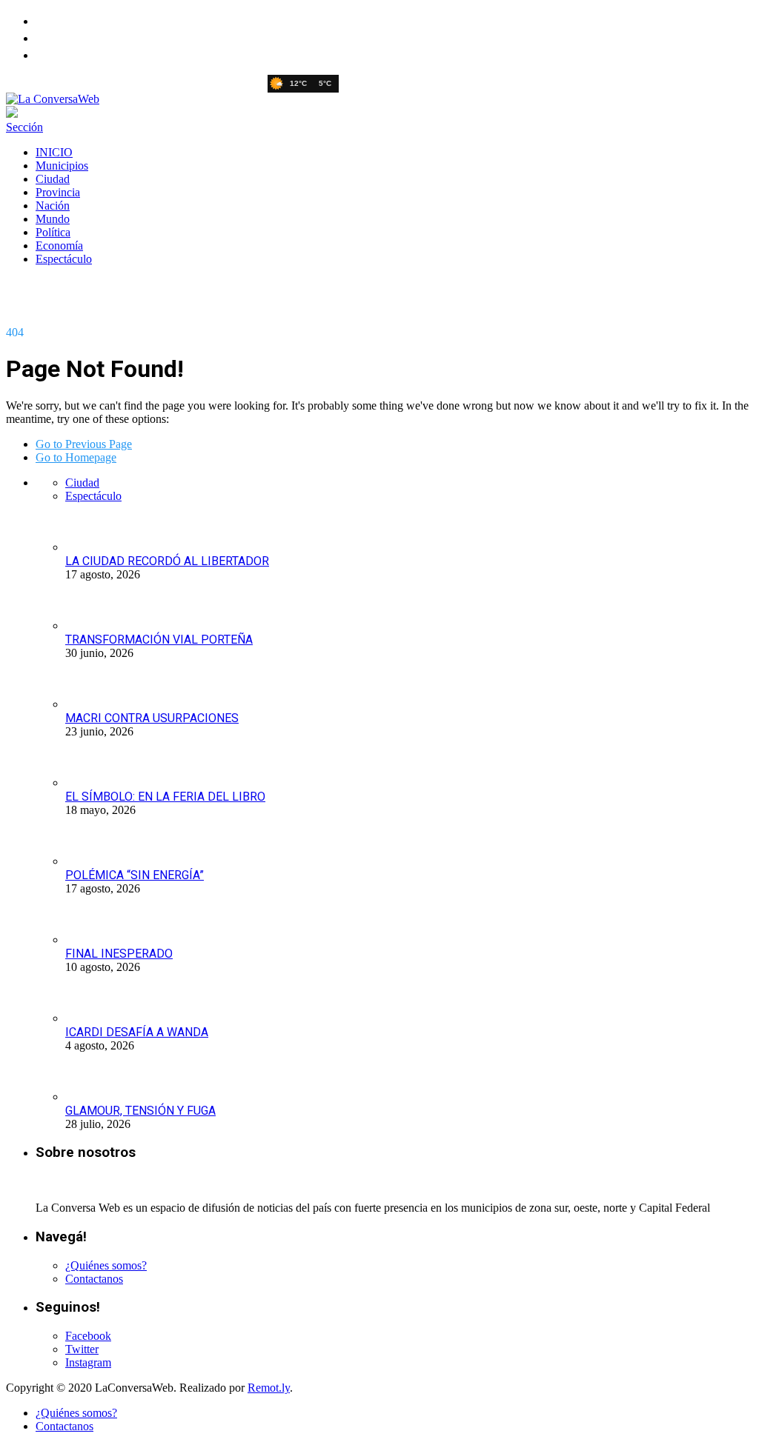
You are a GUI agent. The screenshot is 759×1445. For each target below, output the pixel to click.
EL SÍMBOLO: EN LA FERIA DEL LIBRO (165, 797)
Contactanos (94, 1278)
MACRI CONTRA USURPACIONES (152, 718)
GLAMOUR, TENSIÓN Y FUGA (140, 1111)
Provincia (58, 192)
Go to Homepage (76, 457)
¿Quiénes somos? (106, 1265)
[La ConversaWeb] (52, 99)
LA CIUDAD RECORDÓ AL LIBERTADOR (167, 561)
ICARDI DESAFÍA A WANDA (136, 1032)
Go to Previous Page (84, 444)
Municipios (62, 165)
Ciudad (53, 179)
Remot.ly (269, 1387)
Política (53, 232)
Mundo (53, 219)
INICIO (54, 152)
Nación (53, 205)
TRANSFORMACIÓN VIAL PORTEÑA (159, 640)
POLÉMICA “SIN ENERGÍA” (134, 875)
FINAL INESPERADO (119, 954)
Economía (59, 245)
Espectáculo (64, 259)
